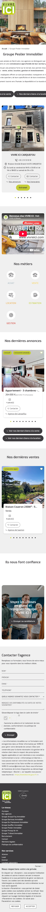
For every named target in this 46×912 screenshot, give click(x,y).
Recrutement (7, 836)
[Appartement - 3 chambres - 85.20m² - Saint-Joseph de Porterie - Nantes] (23, 371)
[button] (23, 155)
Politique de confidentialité (12, 845)
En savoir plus (29, 899)
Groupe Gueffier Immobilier (12, 825)
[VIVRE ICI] (8, 7)
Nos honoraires (33, 182)
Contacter (14, 176)
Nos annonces (15, 182)
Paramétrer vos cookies (11, 901)
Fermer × (38, 866)
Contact (5, 839)
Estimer (5, 860)
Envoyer (11, 735)
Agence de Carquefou (17, 414)
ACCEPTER (30, 906)
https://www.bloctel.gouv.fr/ (26, 775)
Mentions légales (8, 842)
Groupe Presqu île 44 (10, 831)
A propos (5, 811)
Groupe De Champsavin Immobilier (15, 822)
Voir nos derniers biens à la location (24, 438)
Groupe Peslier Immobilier (12, 828)
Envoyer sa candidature (24, 621)
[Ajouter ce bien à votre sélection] (41, 352)
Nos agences (7, 814)
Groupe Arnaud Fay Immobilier (13, 817)
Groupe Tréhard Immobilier (12, 833)
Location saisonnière (10, 863)
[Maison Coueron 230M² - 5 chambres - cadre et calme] (23, 487)
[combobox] (23, 696)
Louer (4, 857)
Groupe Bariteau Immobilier (12, 819)
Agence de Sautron (16, 530)
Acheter (5, 854)
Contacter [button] (33, 176)
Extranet (23, 187)
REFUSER (15, 906)
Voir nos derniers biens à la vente (24, 431)
